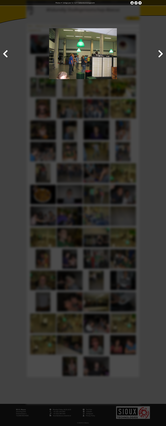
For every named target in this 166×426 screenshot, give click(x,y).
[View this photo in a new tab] (136, 3)
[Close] (140, 3)
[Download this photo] (132, 3)
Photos (58, 3)
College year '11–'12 (69, 3)
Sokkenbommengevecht (86, 3)
